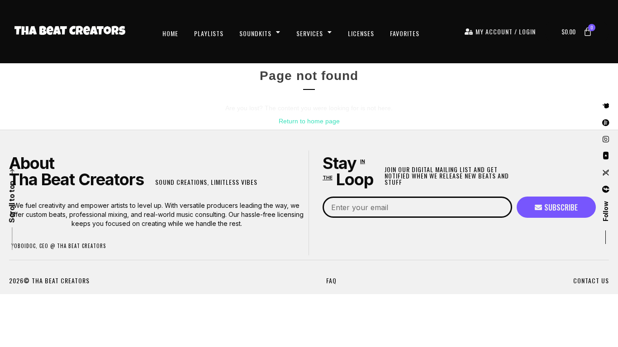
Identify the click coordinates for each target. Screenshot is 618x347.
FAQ (331, 280)
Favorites (404, 33)
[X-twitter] (606, 173)
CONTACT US (591, 280)
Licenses (361, 33)
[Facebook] (606, 190)
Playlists (208, 33)
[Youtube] (606, 156)
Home (170, 33)
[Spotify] (606, 123)
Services (309, 33)
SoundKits (255, 33)
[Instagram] (606, 139)
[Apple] (606, 106)
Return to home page (309, 121)
